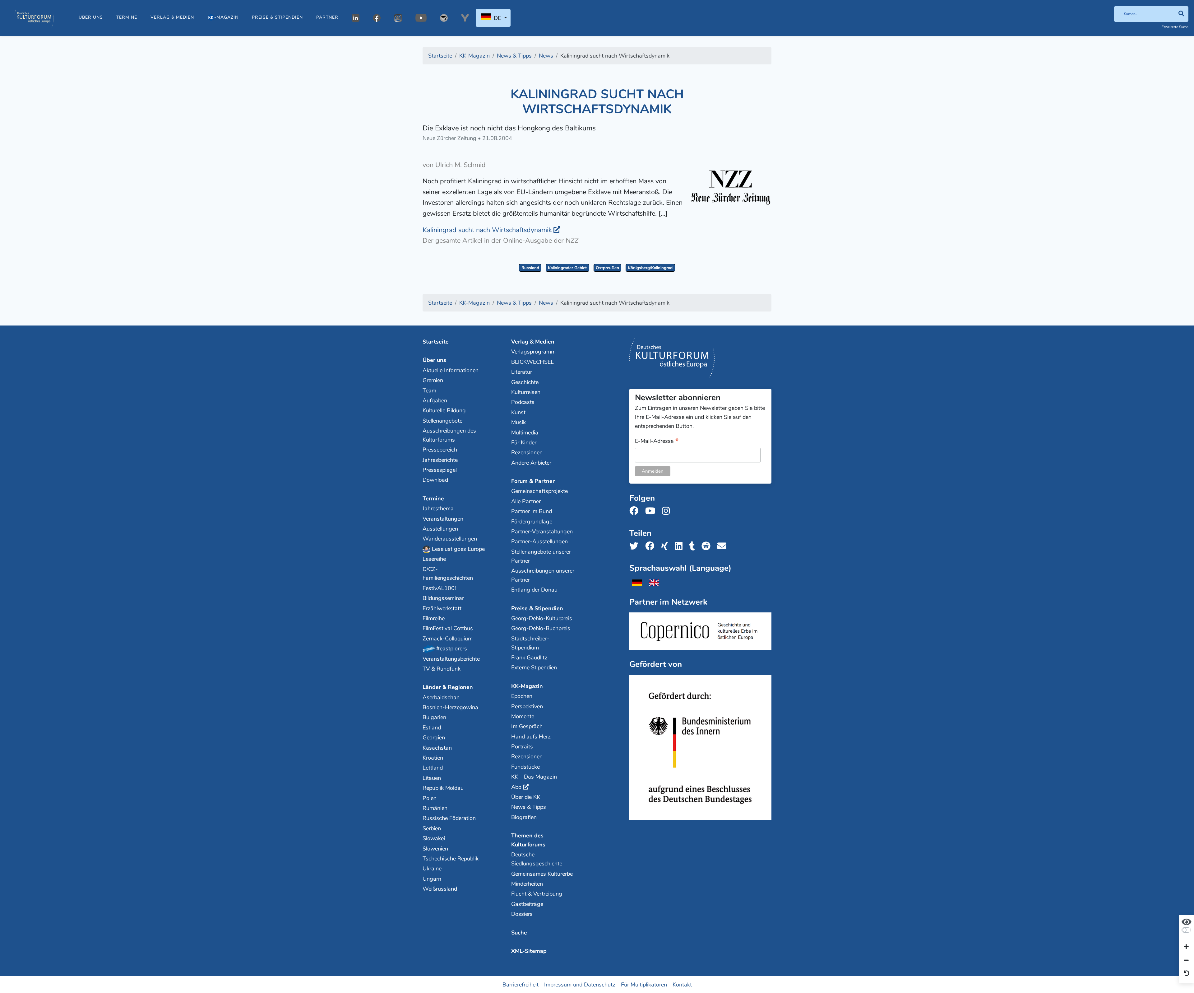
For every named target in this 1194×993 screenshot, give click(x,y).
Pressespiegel (440, 470)
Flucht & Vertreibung (536, 893)
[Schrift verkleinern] (1186, 960)
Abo (516, 787)
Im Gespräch (527, 726)
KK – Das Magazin (534, 776)
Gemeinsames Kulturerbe (542, 874)
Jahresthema (438, 508)
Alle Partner (526, 501)
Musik (518, 422)
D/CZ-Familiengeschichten (448, 573)
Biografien (524, 817)
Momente (522, 716)
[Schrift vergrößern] (1186, 947)
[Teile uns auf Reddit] (707, 546)
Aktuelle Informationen (451, 370)
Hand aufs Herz (531, 736)
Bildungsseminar (443, 598)
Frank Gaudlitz (529, 657)
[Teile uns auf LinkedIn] (680, 546)
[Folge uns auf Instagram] (667, 511)
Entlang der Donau (534, 589)
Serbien (432, 828)
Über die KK (525, 797)
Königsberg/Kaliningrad (650, 268)
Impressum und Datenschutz (579, 984)
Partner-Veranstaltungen (542, 531)
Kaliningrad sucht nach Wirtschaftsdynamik (487, 230)
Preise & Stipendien (277, 17)
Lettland (433, 767)
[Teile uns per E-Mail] (723, 546)
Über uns (91, 17)
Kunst (518, 412)
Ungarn (432, 879)
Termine (126, 17)
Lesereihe (434, 559)
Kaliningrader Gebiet (567, 268)
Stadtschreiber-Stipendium (530, 643)
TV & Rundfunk (441, 668)
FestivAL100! (439, 588)
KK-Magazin (527, 686)
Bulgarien (434, 717)
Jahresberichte (440, 460)
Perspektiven (527, 706)
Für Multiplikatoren (644, 984)
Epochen (521, 696)
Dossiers (522, 914)
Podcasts (523, 402)
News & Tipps (528, 807)
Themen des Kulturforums (528, 840)
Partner (327, 17)
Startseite (436, 341)
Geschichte (525, 382)
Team (429, 390)
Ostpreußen (607, 268)
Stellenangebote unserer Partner (541, 556)
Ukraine (432, 868)
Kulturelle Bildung (444, 410)
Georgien (434, 737)
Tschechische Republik (451, 858)
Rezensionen (527, 452)
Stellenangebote (442, 420)
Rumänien (435, 808)
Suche (519, 932)
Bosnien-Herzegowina (450, 707)
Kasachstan (437, 748)
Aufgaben (435, 400)
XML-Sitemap (529, 951)
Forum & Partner (533, 481)
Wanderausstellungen (450, 538)
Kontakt (682, 984)
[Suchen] (1181, 14)
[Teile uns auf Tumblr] (694, 546)
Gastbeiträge (527, 904)
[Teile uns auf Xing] (666, 546)
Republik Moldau (443, 788)
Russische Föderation (449, 818)
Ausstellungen (440, 528)
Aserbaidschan (441, 697)
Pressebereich (440, 449)
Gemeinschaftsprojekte (539, 491)
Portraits (522, 746)
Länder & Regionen (448, 687)
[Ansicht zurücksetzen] (1187, 974)
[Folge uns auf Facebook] (635, 511)
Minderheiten (527, 884)
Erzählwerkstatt (442, 608)
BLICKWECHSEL (532, 362)
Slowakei (434, 838)
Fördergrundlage (531, 521)
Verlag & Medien (172, 17)
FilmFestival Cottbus (448, 628)
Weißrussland (440, 888)
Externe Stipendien (534, 667)
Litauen (432, 778)
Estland (432, 727)
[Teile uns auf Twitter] (635, 546)
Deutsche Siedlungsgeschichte (536, 859)
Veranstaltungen (443, 518)
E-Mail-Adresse (657, 441)
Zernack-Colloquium (448, 638)
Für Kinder (523, 442)
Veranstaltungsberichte (451, 659)
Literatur (521, 372)
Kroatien (433, 757)
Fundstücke (525, 767)
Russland (530, 268)
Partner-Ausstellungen (539, 541)
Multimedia (524, 432)
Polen (430, 798)
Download (435, 480)
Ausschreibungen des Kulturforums (449, 435)
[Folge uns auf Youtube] (652, 511)
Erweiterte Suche (1175, 27)
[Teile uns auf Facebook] (651, 546)
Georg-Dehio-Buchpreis (540, 628)
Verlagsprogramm (533, 351)
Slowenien (435, 848)
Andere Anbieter (531, 462)
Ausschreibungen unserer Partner (542, 575)
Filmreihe (434, 618)
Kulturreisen (525, 392)
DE (497, 18)
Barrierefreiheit (520, 984)
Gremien (433, 380)
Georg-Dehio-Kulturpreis (541, 618)
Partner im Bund (531, 511)
